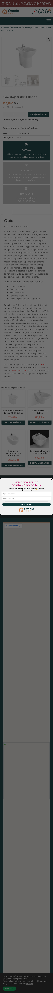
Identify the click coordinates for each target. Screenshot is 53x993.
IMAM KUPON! (26, 504)
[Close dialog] (51, 479)
